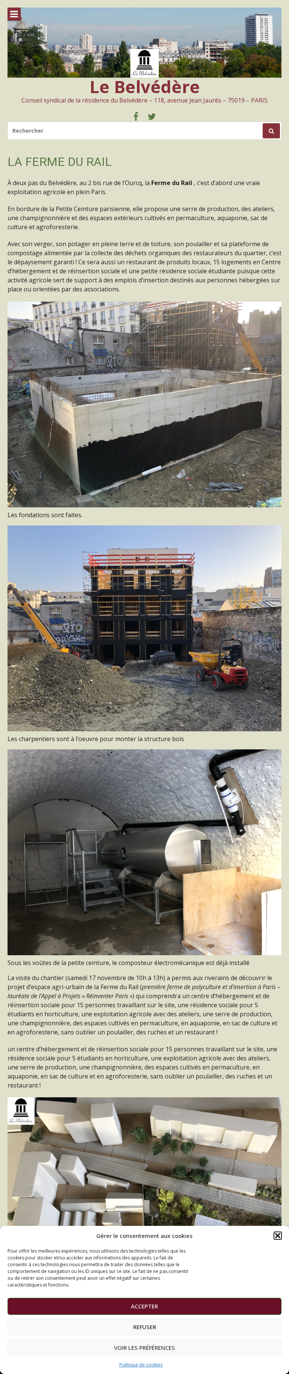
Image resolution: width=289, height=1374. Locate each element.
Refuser (144, 1327)
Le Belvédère (145, 86)
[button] (277, 1235)
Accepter (144, 1306)
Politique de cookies (141, 1365)
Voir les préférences (144, 1347)
